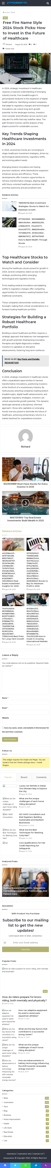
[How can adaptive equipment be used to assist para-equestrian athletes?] (9, 1017)
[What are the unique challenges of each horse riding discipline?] (10, 804)
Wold (13, 12)
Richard (9, 44)
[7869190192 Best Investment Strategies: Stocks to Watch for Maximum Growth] (9, 206)
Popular (8, 777)
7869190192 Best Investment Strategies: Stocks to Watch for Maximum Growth (33, 206)
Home (7, 12)
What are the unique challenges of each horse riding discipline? (31, 801)
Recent (24, 777)
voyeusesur (8, 1102)
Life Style (8, 1128)
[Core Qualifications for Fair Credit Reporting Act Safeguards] (10, 846)
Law (5, 1140)
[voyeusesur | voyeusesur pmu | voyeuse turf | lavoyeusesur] (17, 3)
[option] (25, 882)
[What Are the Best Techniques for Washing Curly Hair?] (10, 834)
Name (5, 698)
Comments (41, 777)
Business (7, 1115)
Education (8, 1136)
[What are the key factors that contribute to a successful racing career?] (9, 1035)
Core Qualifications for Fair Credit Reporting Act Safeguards (32, 846)
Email (5, 708)
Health (6, 1123)
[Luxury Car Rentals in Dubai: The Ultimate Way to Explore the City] (10, 789)
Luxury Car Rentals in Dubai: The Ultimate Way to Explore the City (33, 789)
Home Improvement (12, 1119)
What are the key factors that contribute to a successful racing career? (32, 1032)
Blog (5, 1111)
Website (5, 718)
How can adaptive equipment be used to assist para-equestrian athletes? (32, 1013)
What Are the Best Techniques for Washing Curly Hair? (31, 833)
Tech (6, 1106)
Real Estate (8, 1132)
